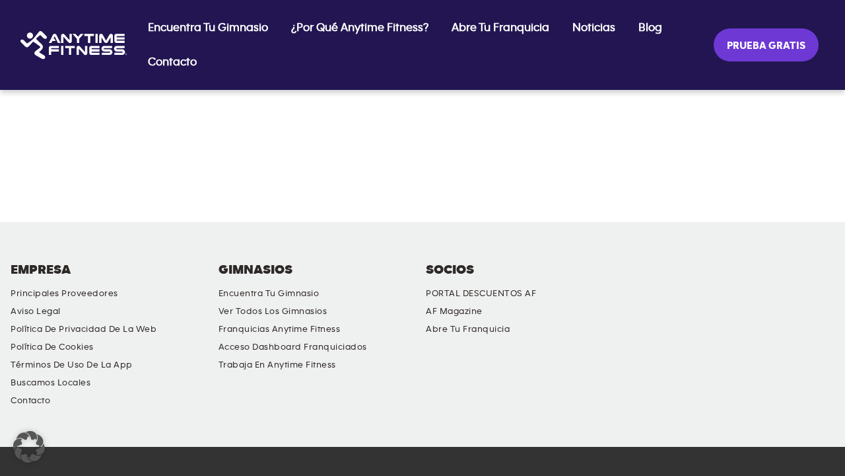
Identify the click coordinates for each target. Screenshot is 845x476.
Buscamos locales (50, 382)
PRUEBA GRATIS (766, 45)
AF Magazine (454, 311)
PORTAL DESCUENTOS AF (481, 293)
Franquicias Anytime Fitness (280, 329)
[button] (29, 447)
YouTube (709, 281)
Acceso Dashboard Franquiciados (293, 347)
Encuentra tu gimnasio (208, 28)
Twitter (784, 281)
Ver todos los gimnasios (273, 311)
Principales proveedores (64, 293)
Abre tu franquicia (500, 28)
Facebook (821, 281)
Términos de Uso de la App (72, 365)
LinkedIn (671, 281)
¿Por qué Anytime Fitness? (359, 28)
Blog (650, 28)
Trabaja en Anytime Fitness (277, 365)
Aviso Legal (36, 311)
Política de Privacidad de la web (83, 329)
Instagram (746, 281)
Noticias (593, 28)
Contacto (172, 62)
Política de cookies (52, 347)
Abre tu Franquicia (468, 329)
